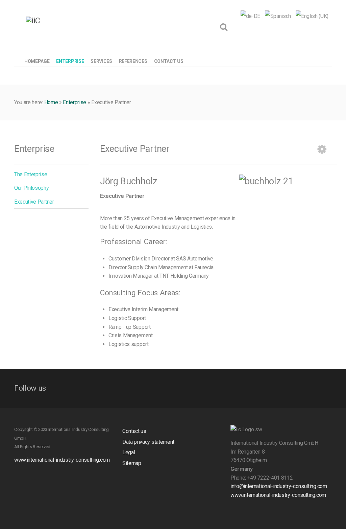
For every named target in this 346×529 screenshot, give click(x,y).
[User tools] (322, 149)
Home (51, 102)
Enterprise (74, 102)
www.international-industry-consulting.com (62, 460)
